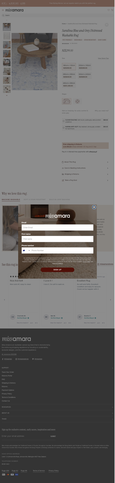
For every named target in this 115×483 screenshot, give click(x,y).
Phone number (27, 245)
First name (25, 234)
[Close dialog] (93, 207)
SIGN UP (57, 270)
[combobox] (25, 250)
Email (23, 222)
